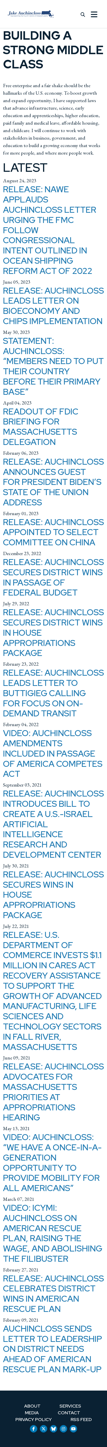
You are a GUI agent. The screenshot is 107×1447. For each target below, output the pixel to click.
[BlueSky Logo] (53, 1429)
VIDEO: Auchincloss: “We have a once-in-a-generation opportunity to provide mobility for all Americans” (52, 1162)
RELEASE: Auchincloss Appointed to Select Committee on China (53, 532)
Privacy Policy (33, 1419)
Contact (69, 1413)
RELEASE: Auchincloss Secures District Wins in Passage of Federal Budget (53, 577)
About (32, 1406)
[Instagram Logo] (63, 1429)
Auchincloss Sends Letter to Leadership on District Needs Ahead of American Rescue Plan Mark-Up (52, 1349)
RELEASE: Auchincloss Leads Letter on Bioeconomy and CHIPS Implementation (53, 306)
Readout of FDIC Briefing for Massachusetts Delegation (40, 426)
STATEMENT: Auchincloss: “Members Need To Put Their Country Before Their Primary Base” (53, 366)
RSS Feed (81, 1419)
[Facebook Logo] (33, 1429)
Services (70, 1406)
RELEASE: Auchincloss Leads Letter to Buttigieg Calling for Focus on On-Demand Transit (53, 693)
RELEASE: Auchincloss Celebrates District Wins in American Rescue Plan (53, 1293)
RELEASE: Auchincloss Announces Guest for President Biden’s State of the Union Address (53, 482)
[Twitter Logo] (43, 1429)
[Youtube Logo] (73, 1429)
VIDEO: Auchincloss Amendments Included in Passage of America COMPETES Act (53, 753)
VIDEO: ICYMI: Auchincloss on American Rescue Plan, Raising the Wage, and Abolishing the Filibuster (52, 1233)
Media (32, 1413)
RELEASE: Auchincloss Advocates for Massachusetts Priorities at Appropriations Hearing (53, 1092)
